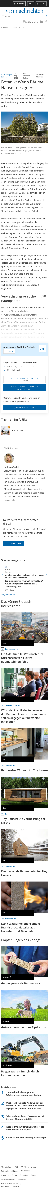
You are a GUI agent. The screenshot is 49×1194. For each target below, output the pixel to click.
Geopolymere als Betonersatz (20, 983)
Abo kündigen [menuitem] (6, 1167)
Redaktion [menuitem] (24, 1175)
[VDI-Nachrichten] (24, 10)
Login (42, 3)
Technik (14, 27)
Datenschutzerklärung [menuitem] (9, 1171)
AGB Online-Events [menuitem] (28, 1167)
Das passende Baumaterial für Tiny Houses (24, 873)
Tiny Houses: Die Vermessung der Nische (23, 820)
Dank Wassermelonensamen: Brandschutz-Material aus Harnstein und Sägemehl (20, 927)
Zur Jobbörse (6, 594)
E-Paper (20, 3)
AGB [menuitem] (16, 1167)
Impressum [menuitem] (22, 1179)
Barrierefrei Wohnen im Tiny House (24, 770)
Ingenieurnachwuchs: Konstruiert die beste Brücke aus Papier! (25, 1128)
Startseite (4, 27)
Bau (23, 27)
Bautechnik (17, 430)
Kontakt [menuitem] (34, 1175)
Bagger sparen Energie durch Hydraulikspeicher (20, 1073)
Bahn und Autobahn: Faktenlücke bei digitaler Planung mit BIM (25, 1117)
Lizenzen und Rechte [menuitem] (9, 1175)
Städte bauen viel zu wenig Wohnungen (26, 1137)
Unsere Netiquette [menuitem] (8, 1179)
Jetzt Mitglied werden (24, 408)
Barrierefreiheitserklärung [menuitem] (11, 1183)
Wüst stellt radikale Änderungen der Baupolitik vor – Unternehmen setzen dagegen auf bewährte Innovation (23, 715)
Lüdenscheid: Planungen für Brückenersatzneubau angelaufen (23, 1093)
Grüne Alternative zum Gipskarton (23, 1027)
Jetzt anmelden (13, 543)
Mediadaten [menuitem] (25, 1171)
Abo (30, 3)
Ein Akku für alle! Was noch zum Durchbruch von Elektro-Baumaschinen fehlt (22, 657)
